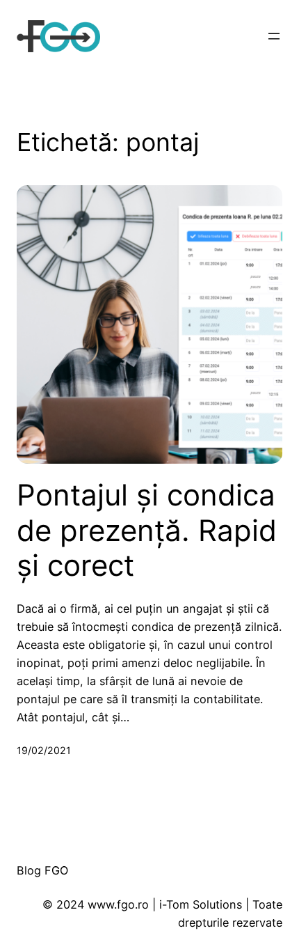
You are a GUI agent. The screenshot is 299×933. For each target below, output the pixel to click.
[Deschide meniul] (274, 36)
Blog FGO (42, 870)
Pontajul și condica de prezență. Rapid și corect (147, 530)
